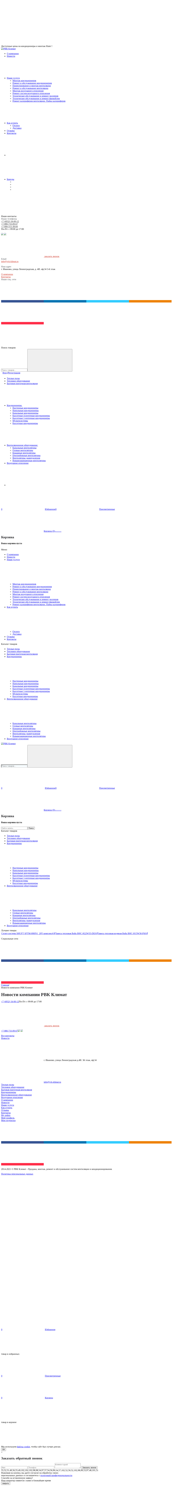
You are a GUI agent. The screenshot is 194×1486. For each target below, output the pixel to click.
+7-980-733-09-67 (9, 224)
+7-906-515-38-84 (9, 226)
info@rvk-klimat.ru (9, 261)
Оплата (16, 125)
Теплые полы (13, 378)
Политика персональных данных (17, 1174)
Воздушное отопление (18, 463)
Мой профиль (7, 1118)
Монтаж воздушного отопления (27, 91)
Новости (11, 56)
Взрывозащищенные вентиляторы (29, 460)
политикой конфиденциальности (56, 1475)
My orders (5, 1115)
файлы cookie (23, 1446)
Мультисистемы (20, 421)
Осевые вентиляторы (22, 450)
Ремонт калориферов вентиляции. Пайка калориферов (38, 101)
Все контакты (7, 1035)
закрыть (5, 1483)
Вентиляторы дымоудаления (26, 458)
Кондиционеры (14, 405)
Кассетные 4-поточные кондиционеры (31, 415)
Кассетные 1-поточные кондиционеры (31, 418)
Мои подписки (8, 1120)
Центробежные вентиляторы (26, 455)
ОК (3, 1449)
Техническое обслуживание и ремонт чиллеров (35, 96)
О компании (13, 53)
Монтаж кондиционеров (24, 80)
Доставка (16, 128)
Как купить (12, 123)
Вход (5, 373)
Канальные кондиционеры (25, 413)
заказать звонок (51, 256)
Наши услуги (13, 78)
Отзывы (11, 130)
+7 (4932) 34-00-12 (10, 221)
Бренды (10, 179)
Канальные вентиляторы (24, 448)
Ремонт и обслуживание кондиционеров (32, 83)
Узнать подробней (62, 46)
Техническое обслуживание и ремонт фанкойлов (36, 98)
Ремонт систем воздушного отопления (31, 93)
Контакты (11, 133)
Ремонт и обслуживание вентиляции (30, 88)
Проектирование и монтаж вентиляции (31, 85)
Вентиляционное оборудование (22, 445)
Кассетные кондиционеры (25, 423)
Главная (5, 985)
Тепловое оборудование (18, 381)
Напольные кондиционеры (25, 410)
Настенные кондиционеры (25, 408)
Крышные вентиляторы (24, 453)
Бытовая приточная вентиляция (22, 383)
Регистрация (14, 373)
